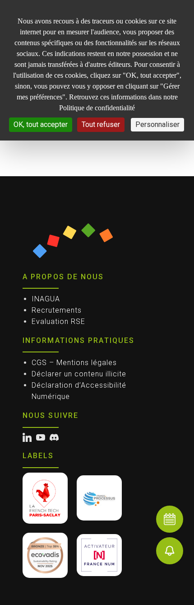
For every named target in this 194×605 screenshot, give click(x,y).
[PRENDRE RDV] (170, 519)
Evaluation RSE (58, 321)
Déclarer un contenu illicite (79, 374)
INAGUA (46, 299)
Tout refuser (101, 124)
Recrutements (57, 310)
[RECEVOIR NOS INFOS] (170, 550)
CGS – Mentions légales (74, 362)
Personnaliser (157, 124)
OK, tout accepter (41, 124)
